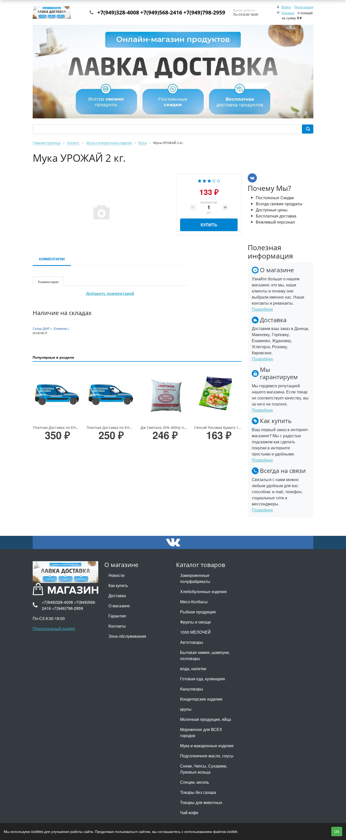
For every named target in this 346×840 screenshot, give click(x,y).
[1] (200, 180)
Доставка (117, 595)
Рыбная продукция (198, 612)
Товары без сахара (198, 792)
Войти (286, 7)
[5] (218, 180)
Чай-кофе (189, 812)
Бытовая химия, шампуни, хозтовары (205, 655)
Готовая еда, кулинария (202, 679)
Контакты (117, 626)
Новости (116, 575)
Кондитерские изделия (201, 699)
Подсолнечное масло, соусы (207, 756)
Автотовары (191, 642)
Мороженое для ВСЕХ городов (201, 732)
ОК (336, 831)
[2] (204, 180)
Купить (209, 225)
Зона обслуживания (127, 636)
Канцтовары (191, 689)
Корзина (288, 12)
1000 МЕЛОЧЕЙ (195, 632)
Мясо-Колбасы (194, 602)
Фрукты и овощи (195, 622)
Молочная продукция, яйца (205, 719)
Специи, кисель (194, 782)
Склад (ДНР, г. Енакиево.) (51, 328)
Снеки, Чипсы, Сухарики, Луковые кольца (203, 769)
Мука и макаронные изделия (207, 745)
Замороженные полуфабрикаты (195, 578)
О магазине (119, 606)
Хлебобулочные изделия (203, 591)
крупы (185, 709)
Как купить (118, 585)
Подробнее (262, 309)
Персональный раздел (54, 628)
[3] (209, 180)
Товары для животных (201, 802)
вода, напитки (193, 668)
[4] (214, 180)
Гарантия (117, 616)
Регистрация (303, 7)
